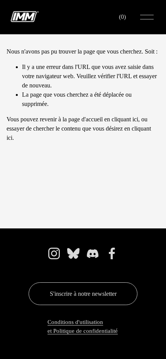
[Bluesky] (73, 253)
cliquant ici (125, 119)
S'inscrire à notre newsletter (83, 293)
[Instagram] (54, 253)
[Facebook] (112, 253)
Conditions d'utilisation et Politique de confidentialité (82, 326)
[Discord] (92, 253)
